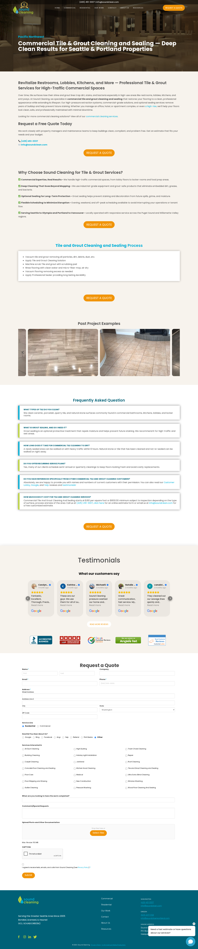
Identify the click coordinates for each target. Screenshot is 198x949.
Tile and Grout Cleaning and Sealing (143, 768)
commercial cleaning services (102, 116)
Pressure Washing (83, 787)
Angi (58, 737)
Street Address (28, 692)
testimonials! (69, 485)
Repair (130, 755)
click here (99, 503)
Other (100, 737)
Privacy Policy (83, 867)
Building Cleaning (32, 755)
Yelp (46, 485)
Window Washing (135, 781)
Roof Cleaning (134, 762)
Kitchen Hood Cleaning (85, 768)
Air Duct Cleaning (32, 749)
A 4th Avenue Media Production (113, 945)
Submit (28, 875)
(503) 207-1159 (147, 915)
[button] (28, 598)
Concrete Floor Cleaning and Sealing (40, 768)
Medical (79, 774)
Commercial (45, 726)
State (102, 706)
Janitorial (80, 762)
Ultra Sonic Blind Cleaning (139, 774)
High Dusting (81, 749)
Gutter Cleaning (31, 787)
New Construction (83, 781)
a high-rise (151, 106)
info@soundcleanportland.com (155, 918)
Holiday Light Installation (86, 755)
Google (35, 485)
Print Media (88, 737)
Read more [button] (37, 605)
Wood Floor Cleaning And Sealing (142, 787)
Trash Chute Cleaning (137, 749)
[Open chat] (190, 941)
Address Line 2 (28, 699)
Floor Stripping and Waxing (36, 781)
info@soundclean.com (34, 144)
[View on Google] (34, 586)
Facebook (48, 737)
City (23, 706)
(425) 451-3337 (29, 141)
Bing (37, 737)
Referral (76, 737)
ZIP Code (25, 713)
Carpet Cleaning (32, 762)
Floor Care (29, 774)
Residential (30, 726)
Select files (98, 832)
